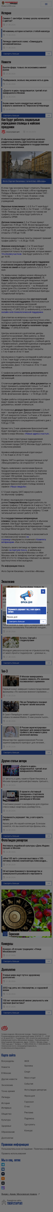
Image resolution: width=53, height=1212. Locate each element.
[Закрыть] (43, 591)
